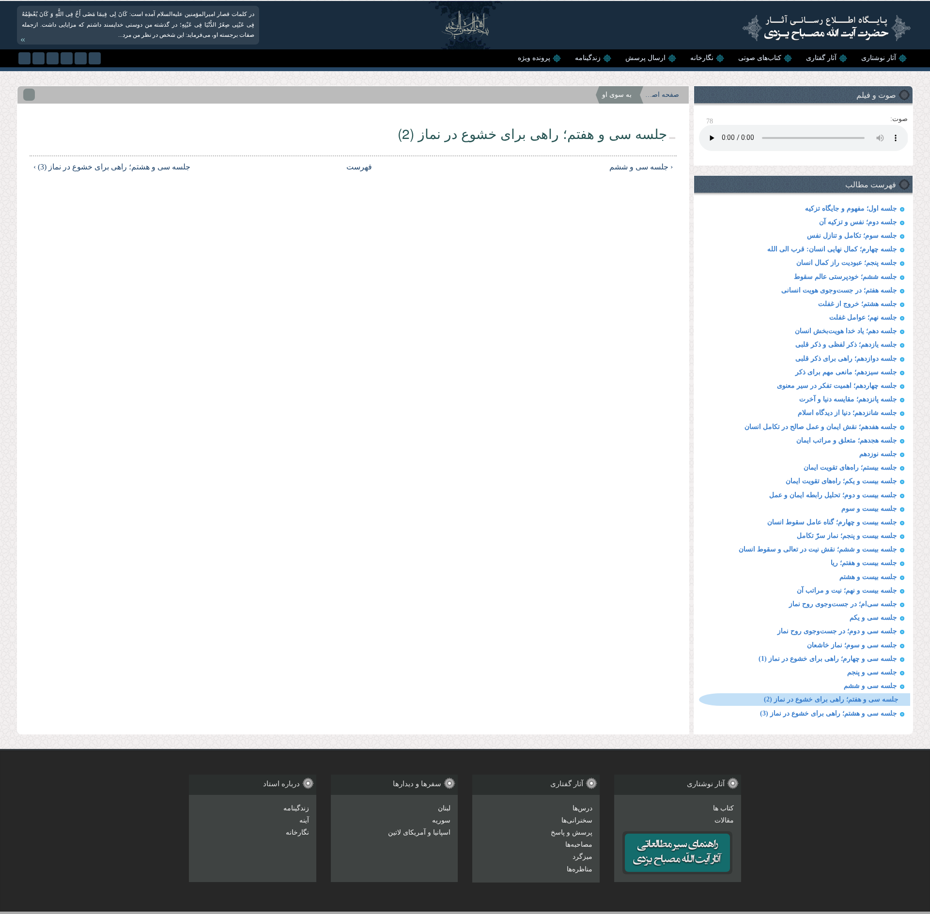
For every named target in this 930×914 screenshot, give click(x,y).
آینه (304, 820)
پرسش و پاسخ (571, 832)
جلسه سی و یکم (873, 617)
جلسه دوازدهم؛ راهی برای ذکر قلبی (846, 358)
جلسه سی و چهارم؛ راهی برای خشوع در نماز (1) (828, 658)
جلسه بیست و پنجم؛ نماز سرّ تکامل (847, 535)
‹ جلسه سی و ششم (640, 167)
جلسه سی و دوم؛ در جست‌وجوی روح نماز (837, 631)
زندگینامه (588, 57)
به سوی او (617, 94)
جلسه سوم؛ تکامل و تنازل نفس (852, 235)
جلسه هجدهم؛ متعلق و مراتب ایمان (846, 440)
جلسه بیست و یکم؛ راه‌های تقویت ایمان (841, 481)
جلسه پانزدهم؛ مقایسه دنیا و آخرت (848, 399)
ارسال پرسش (645, 57)
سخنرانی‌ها (576, 820)
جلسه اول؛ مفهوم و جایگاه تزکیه (851, 208)
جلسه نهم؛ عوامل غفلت (863, 317)
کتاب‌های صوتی (759, 57)
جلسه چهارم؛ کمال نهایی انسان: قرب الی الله (832, 249)
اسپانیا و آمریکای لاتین (419, 832)
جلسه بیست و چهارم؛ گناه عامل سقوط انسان (832, 522)
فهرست (359, 167)
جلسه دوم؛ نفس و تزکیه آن (858, 222)
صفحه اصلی (662, 94)
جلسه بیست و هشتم (868, 576)
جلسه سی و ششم (870, 685)
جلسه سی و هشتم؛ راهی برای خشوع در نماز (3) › (111, 167)
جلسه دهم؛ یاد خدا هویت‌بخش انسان (846, 331)
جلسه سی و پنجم (872, 672)
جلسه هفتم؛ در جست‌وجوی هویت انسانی (839, 290)
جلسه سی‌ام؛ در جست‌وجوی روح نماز (843, 604)
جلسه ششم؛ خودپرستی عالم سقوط (845, 276)
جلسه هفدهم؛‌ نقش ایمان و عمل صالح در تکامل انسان (820, 426)
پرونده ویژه (534, 57)
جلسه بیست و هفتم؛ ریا (864, 562)
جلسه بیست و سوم (869, 508)
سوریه (441, 820)
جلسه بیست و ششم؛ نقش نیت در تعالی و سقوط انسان (818, 549)
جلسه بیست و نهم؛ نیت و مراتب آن (847, 590)
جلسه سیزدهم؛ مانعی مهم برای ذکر (846, 372)
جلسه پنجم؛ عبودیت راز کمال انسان (846, 262)
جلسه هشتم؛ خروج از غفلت (857, 303)
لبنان (444, 808)
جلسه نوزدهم (878, 453)
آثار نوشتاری (878, 57)
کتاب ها (723, 808)
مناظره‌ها (579, 869)
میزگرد (582, 856)
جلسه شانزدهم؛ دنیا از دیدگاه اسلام (847, 412)
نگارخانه (701, 57)
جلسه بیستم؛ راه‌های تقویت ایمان (850, 467)
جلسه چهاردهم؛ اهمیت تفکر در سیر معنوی (837, 385)
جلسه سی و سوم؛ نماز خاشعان (852, 645)
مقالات (724, 820)
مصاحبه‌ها (578, 844)
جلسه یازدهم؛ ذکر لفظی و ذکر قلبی (846, 344)
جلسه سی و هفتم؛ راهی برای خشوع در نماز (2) (831, 699)
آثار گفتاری (821, 57)
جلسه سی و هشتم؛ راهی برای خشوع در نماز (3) (828, 713)
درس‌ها (582, 808)
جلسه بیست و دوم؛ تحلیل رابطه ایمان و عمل (833, 495)
